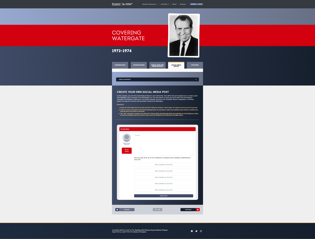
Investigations (139, 65)
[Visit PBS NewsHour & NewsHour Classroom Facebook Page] (192, 231)
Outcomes (195, 65)
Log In (200, 4)
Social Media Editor (176, 65)
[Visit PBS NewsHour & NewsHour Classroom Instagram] (201, 231)
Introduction (120, 65)
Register (193, 4)
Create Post (164, 196)
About (174, 4)
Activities (164, 4)
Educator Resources (149, 4)
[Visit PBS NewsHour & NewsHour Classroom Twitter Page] (196, 231)
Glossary (183, 4)
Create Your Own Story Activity (157, 65)
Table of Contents (125, 79)
